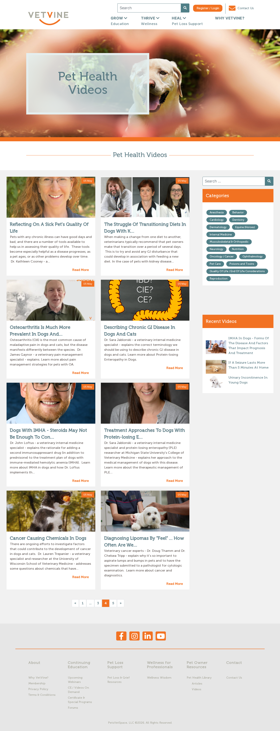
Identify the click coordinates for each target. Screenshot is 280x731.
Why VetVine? (38, 677)
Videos (196, 689)
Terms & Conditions (42, 695)
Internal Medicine (221, 234)
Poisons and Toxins (242, 263)
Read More (80, 270)
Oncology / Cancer (222, 256)
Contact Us (245, 8)
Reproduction (219, 278)
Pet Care (215, 263)
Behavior (238, 212)
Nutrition (238, 249)
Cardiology (217, 219)
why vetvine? (229, 18)
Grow (120, 21)
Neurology (216, 249)
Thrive (149, 21)
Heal (187, 21)
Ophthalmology (252, 256)
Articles (197, 683)
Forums (73, 708)
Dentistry (238, 219)
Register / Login (208, 8)
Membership (37, 683)
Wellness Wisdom (159, 677)
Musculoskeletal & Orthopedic (229, 241)
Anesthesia (217, 212)
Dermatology (218, 227)
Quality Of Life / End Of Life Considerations (237, 271)
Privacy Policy (38, 689)
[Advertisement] (238, 461)
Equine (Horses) (245, 227)
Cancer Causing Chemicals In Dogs (48, 538)
